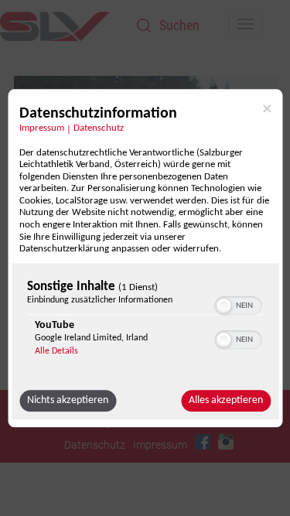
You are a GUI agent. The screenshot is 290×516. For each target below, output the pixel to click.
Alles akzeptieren (226, 400)
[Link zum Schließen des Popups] (267, 108)
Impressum (41, 128)
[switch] (238, 304)
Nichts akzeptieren (67, 400)
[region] (145, 322)
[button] (223, 306)
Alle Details (56, 351)
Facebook (202, 441)
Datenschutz (98, 128)
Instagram (226, 441)
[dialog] (145, 258)
